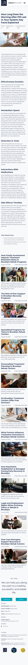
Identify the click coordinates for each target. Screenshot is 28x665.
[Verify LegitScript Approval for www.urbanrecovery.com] (14, 650)
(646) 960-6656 (9, 608)
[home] (11, 3)
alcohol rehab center (14, 71)
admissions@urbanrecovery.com (11, 613)
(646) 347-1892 (8, 606)
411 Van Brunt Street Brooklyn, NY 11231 (10, 620)
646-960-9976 (5, 611)
